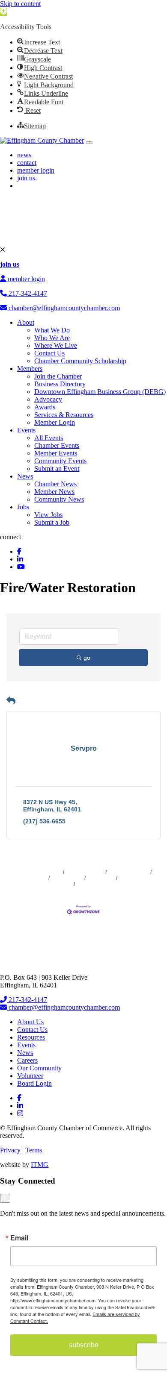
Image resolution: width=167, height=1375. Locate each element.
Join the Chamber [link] (58, 376)
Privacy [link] (10, 1150)
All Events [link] (48, 437)
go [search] (87, 657)
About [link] (25, 322)
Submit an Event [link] (56, 468)
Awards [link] (44, 407)
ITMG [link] (39, 1164)
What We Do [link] (52, 330)
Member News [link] (54, 491)
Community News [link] (59, 499)
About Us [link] (30, 1021)
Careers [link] (27, 1060)
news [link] (24, 155)
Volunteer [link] (30, 1075)
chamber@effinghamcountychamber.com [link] (63, 307)
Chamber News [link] (55, 484)
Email (19, 1237)
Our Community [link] (39, 1068)
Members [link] (29, 368)
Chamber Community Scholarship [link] (80, 360)
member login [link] (35, 170)
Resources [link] (31, 1037)
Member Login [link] (54, 422)
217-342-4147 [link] (27, 293)
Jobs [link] (23, 507)
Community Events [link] (60, 460)
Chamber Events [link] (56, 445)
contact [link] (26, 162)
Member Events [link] (55, 453)
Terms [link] (33, 1150)
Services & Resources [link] (63, 414)
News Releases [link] (85, 872)
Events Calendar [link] (128, 872)
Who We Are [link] (52, 337)
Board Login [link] (34, 1083)
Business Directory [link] (60, 384)
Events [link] (26, 430)
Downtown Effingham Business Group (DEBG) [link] (100, 391)
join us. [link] (27, 178)
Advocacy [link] (48, 399)
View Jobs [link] (48, 514)
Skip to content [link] (20, 3)
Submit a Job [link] (51, 522)
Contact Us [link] (49, 353)
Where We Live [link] (55, 345)
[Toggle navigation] (89, 142)
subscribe (83, 1345)
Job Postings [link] (67, 878)
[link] (3, 12)
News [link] (25, 476)
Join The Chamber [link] (99, 884)
